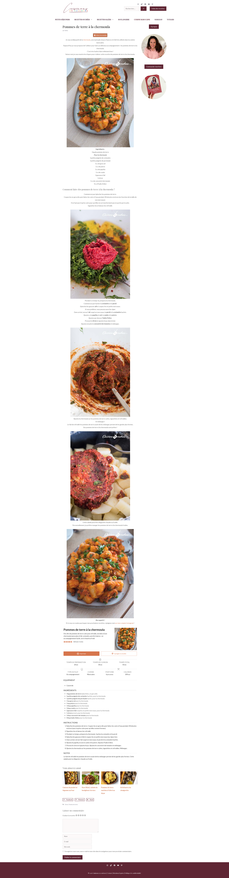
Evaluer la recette (69, 815)
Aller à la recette (101, 35)
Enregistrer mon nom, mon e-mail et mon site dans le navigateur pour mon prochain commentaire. (98, 851)
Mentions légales (118, 873)
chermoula (86, 40)
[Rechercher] (144, 8)
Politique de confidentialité (133, 873)
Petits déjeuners (62, 19)
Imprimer (82, 653)
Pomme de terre (73, 804)
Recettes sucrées (82, 19)
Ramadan (158, 19)
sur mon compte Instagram (124, 623)
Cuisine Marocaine (142, 19)
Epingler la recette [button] (120, 653)
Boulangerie (123, 19)
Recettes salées (104, 19)
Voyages (170, 19)
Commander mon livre (153, 67)
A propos (154, 27)
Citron (66, 804)
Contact (109, 873)
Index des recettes (158, 9)
